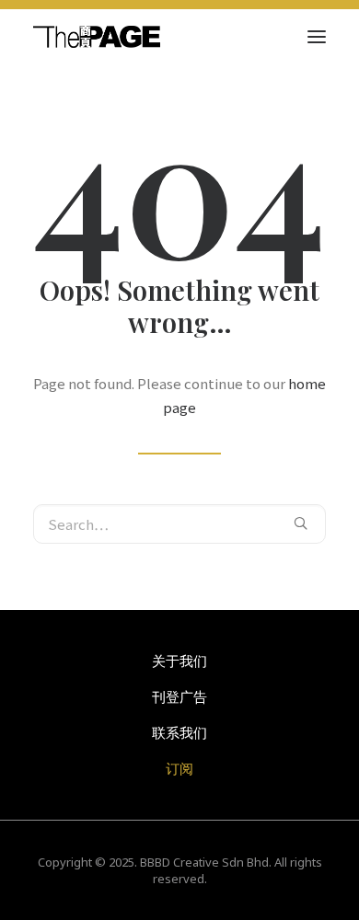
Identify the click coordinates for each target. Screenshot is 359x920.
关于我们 (179, 660)
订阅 (179, 768)
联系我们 (179, 732)
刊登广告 (179, 696)
